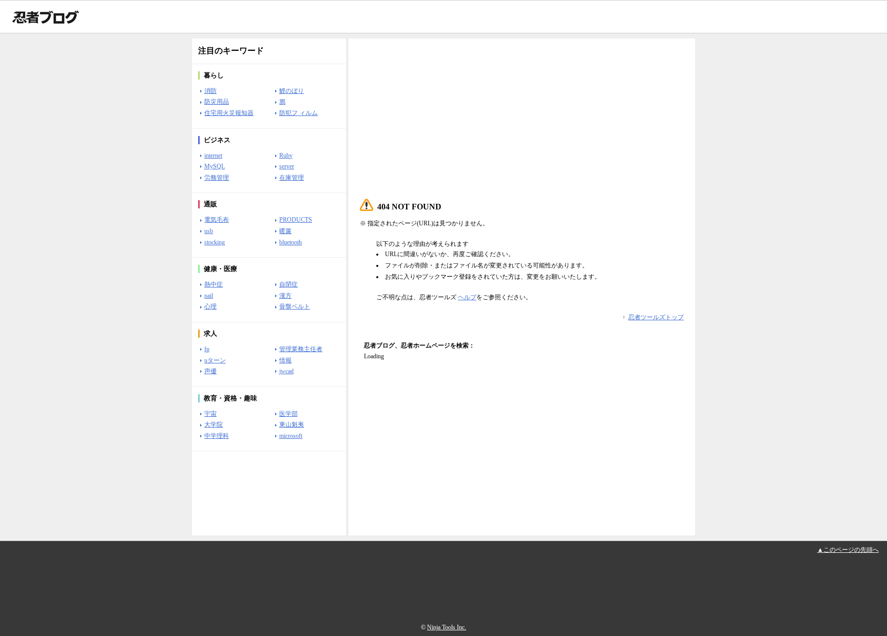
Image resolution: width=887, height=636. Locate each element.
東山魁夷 (291, 424)
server (286, 166)
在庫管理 (291, 177)
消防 (210, 90)
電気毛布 (216, 219)
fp (206, 349)
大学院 (213, 424)
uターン (215, 360)
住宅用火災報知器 (229, 113)
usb (208, 231)
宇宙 (210, 413)
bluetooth (290, 242)
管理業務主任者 (300, 349)
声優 (210, 371)
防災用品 (216, 101)
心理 (210, 306)
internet (213, 155)
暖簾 (285, 231)
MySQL (214, 166)
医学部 (288, 413)
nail (208, 295)
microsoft (290, 435)
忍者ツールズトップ (656, 317)
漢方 (285, 295)
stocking (214, 242)
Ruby (286, 155)
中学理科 (216, 435)
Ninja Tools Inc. (446, 627)
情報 (285, 360)
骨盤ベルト (294, 306)
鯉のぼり (291, 90)
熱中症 (213, 284)
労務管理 (216, 177)
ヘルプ (467, 297)
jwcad (286, 371)
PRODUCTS (295, 219)
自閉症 (288, 284)
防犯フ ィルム (298, 113)
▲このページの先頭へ (848, 549)
